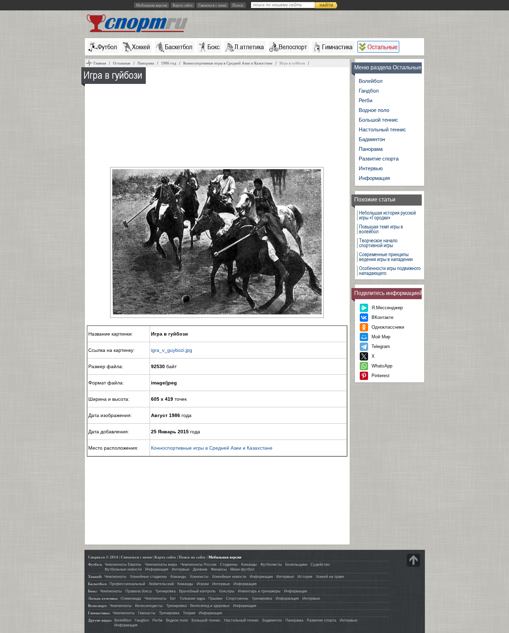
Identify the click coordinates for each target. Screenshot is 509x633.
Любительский (161, 584)
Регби (365, 100)
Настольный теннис (382, 129)
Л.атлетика (249, 47)
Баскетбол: (97, 584)
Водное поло (374, 110)
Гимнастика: (99, 613)
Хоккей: (95, 576)
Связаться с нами (212, 5)
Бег (173, 598)
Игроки (203, 584)
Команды (249, 564)
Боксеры (226, 591)
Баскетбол (179, 47)
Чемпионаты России (198, 564)
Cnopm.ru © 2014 (103, 557)
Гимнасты (146, 613)
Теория (189, 613)
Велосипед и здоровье (210, 606)
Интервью (371, 168)
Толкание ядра (192, 598)
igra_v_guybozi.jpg (171, 350)
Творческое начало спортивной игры (378, 243)
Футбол (107, 47)
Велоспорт (293, 47)
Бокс (213, 47)
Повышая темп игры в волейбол (381, 229)
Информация (374, 178)
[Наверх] (413, 560)
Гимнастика (337, 47)
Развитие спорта (379, 159)
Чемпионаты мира (161, 564)
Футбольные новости (123, 569)
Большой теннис (378, 120)
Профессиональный (127, 584)
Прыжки (215, 598)
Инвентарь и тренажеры (259, 591)
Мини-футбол (242, 569)
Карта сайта (183, 5)
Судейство (320, 564)
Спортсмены (237, 598)
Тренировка (165, 591)
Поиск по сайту (192, 557)
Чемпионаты (115, 576)
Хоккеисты (199, 576)
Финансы (219, 569)
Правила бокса (138, 591)
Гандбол (369, 91)
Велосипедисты (149, 606)
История (304, 576)
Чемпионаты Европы (123, 564)
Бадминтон (372, 139)
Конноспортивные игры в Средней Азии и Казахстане (212, 448)
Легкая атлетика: (103, 598)
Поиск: (238, 5)
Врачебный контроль (197, 591)
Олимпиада (130, 598)
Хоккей (141, 47)
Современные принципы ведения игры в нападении (386, 257)
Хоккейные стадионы (148, 576)
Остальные (382, 47)
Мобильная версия (151, 5)
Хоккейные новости (229, 576)
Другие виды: (100, 620)
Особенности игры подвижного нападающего (390, 271)
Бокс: (93, 591)
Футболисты (271, 564)
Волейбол (371, 81)
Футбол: (95, 564)
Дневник (200, 569)
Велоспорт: (97, 606)
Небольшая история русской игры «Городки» (387, 215)
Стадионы (229, 564)
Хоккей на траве (330, 576)
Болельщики (296, 564)
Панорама (371, 149)
